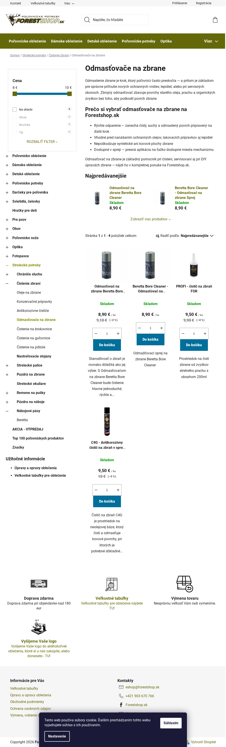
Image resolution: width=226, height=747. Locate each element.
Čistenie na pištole (31, 347)
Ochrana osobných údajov (30, 709)
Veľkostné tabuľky (43, 3)
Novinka (44, 125)
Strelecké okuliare (31, 384)
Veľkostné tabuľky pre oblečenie (40, 475)
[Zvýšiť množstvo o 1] (118, 333)
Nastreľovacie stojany (34, 356)
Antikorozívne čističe (33, 311)
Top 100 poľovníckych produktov (38, 438)
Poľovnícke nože (25, 238)
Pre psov (19, 219)
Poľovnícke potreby (27, 183)
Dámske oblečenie (27, 165)
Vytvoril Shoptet (203, 742)
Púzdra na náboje (31, 402)
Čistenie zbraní (28, 283)
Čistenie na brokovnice (34, 329)
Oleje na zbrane (29, 292)
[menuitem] (27, 41)
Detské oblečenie (26, 174)
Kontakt (15, 3)
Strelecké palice (29, 365)
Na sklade (44, 109)
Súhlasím (171, 723)
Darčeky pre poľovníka (30, 192)
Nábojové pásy (28, 411)
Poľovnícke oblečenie (29, 156)
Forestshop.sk (136, 705)
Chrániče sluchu (29, 274)
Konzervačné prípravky (34, 302)
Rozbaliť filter (41, 142)
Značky (18, 447)
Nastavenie (57, 736)
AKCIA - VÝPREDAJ (27, 429)
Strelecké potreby (26, 265)
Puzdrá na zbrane (31, 374)
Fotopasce (20, 256)
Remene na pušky (31, 393)
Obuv (16, 229)
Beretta (22, 420)
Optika (17, 247)
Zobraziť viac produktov (149, 219)
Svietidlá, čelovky (26, 201)
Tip (44, 132)
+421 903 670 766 (140, 696)
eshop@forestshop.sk (142, 687)
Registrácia (203, 3)
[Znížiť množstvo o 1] (96, 333)
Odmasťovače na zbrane (36, 320)
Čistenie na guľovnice (33, 338)
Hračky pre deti (24, 210)
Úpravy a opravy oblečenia (36, 468)
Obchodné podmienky (27, 702)
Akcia (44, 117)
